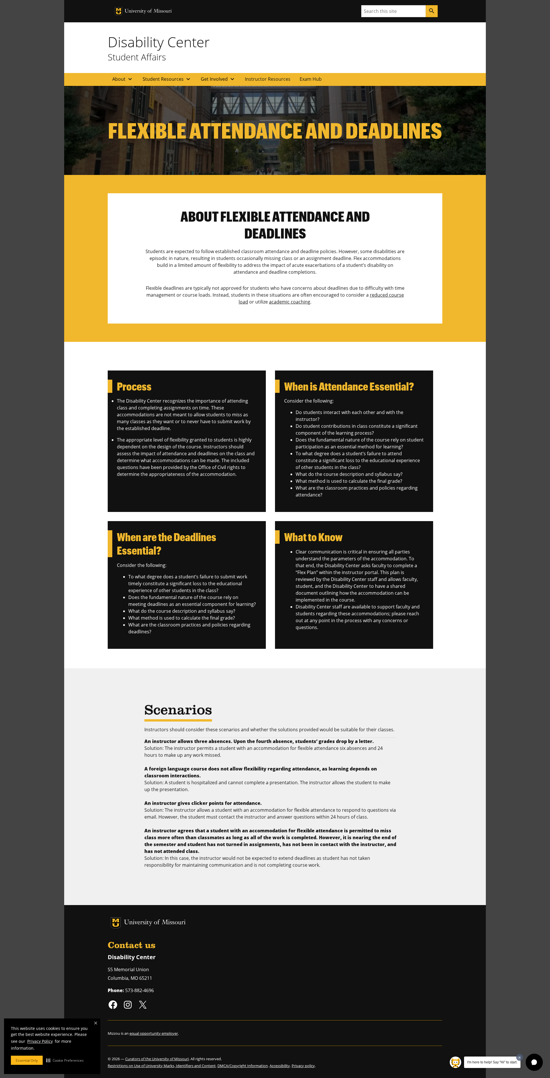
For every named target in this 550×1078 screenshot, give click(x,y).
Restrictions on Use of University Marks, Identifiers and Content (162, 1065)
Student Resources (167, 79)
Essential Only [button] (27, 1060)
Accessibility (280, 1065)
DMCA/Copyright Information (242, 1065)
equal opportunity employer (153, 1033)
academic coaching (289, 302)
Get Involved (218, 79)
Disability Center (159, 41)
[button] (65, 1060)
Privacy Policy (40, 1041)
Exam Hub (311, 79)
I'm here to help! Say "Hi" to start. (492, 1062)
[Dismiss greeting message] (519, 1057)
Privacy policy (303, 1065)
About (122, 79)
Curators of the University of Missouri (157, 1058)
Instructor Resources (267, 79)
